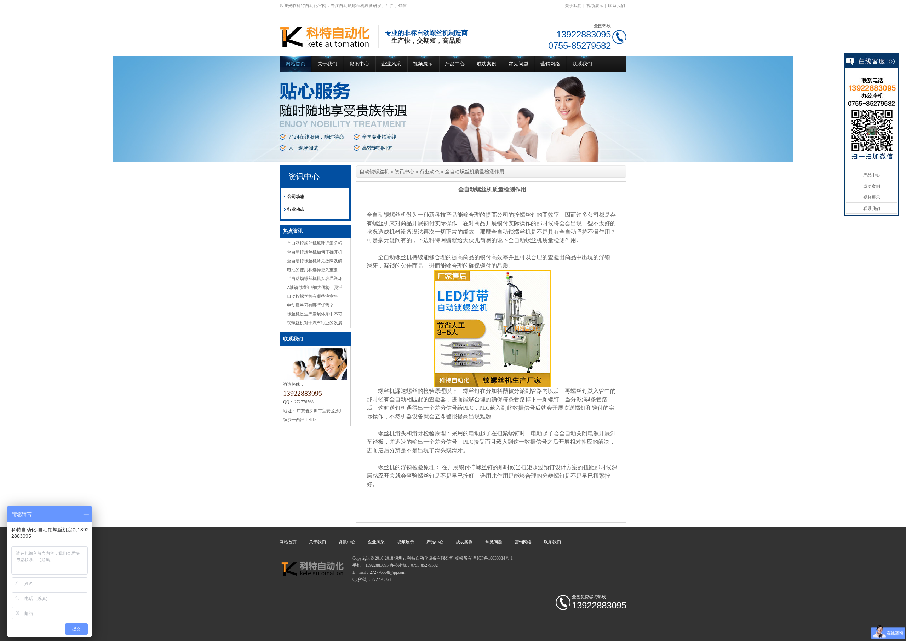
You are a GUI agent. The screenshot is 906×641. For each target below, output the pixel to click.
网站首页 (295, 63)
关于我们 (573, 5)
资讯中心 (359, 63)
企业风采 (391, 63)
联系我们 (616, 5)
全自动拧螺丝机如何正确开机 (314, 252)
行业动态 (295, 209)
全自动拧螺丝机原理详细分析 (314, 243)
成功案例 (487, 63)
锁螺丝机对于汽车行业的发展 (314, 322)
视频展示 (594, 5)
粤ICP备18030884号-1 (493, 558)
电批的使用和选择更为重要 (312, 269)
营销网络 (550, 63)
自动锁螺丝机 (374, 171)
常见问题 (518, 63)
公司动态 (295, 196)
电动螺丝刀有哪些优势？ (310, 305)
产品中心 (455, 63)
